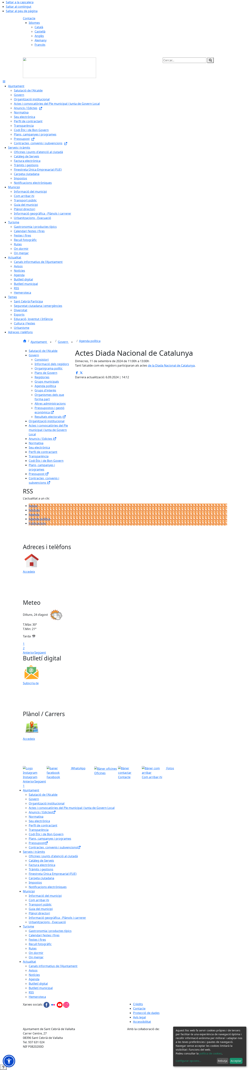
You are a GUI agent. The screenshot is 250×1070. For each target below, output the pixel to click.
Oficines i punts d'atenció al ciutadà (53, 856)
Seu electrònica (39, 447)
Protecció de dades (146, 1013)
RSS (31, 992)
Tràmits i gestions (41, 869)
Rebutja (222, 1060)
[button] (9, 1061)
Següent (40, 653)
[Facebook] (47, 1005)
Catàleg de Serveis (41, 861)
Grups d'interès (45, 390)
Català (39, 27)
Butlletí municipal (41, 988)
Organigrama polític (49, 368)
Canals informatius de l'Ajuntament (53, 966)
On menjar (36, 957)
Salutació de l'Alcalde (43, 351)
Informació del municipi (45, 896)
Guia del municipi (41, 909)
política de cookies (210, 1053)
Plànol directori (39, 913)
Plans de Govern (46, 373)
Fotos (170, 768)
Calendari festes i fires (44, 935)
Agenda (34, 514)
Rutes (33, 948)
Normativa (36, 443)
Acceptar (236, 1060)
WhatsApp (77, 768)
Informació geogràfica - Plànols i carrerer (57, 918)
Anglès (39, 36)
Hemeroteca (37, 997)
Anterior (28, 653)
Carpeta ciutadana (41, 878)
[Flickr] (53, 1005)
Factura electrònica (42, 865)
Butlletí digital (38, 984)
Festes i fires (37, 940)
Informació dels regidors (52, 364)
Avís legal (139, 1017)
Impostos (35, 882)
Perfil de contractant (43, 452)
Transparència (38, 456)
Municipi (29, 891)
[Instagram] (66, 1005)
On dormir (36, 953)
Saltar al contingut (18, 7)
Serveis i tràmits (34, 852)
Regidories (42, 377)
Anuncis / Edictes (41, 439)
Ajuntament (39, 342)
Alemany (40, 40)
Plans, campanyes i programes (50, 839)
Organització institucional (46, 421)
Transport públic (40, 904)
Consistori (42, 360)
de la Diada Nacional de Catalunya (171, 365)
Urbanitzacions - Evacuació (47, 922)
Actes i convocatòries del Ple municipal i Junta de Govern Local (48, 429)
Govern (63, 342)
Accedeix (29, 572)
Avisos (33, 506)
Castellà (40, 31)
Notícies (34, 510)
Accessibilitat (142, 1022)
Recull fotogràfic (40, 944)
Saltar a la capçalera (19, 2)
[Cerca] (210, 60)
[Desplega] (51, 342)
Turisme (28, 926)
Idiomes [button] (34, 23)
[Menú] (4, 82)
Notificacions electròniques (48, 887)
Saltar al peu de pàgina (22, 11)
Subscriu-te (31, 683)
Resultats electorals (48, 417)
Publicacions (37, 523)
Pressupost (37, 474)
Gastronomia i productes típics (50, 931)
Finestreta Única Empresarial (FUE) (53, 874)
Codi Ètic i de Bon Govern (46, 461)
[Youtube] (60, 1005)
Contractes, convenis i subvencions (53, 847)
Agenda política (89, 341)
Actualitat (29, 962)
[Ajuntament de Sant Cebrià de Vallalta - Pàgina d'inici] (59, 67)
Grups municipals (47, 382)
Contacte (29, 18)
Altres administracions (50, 404)
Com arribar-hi (39, 900)
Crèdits (138, 1004)
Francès (40, 45)
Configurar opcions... (188, 1060)
